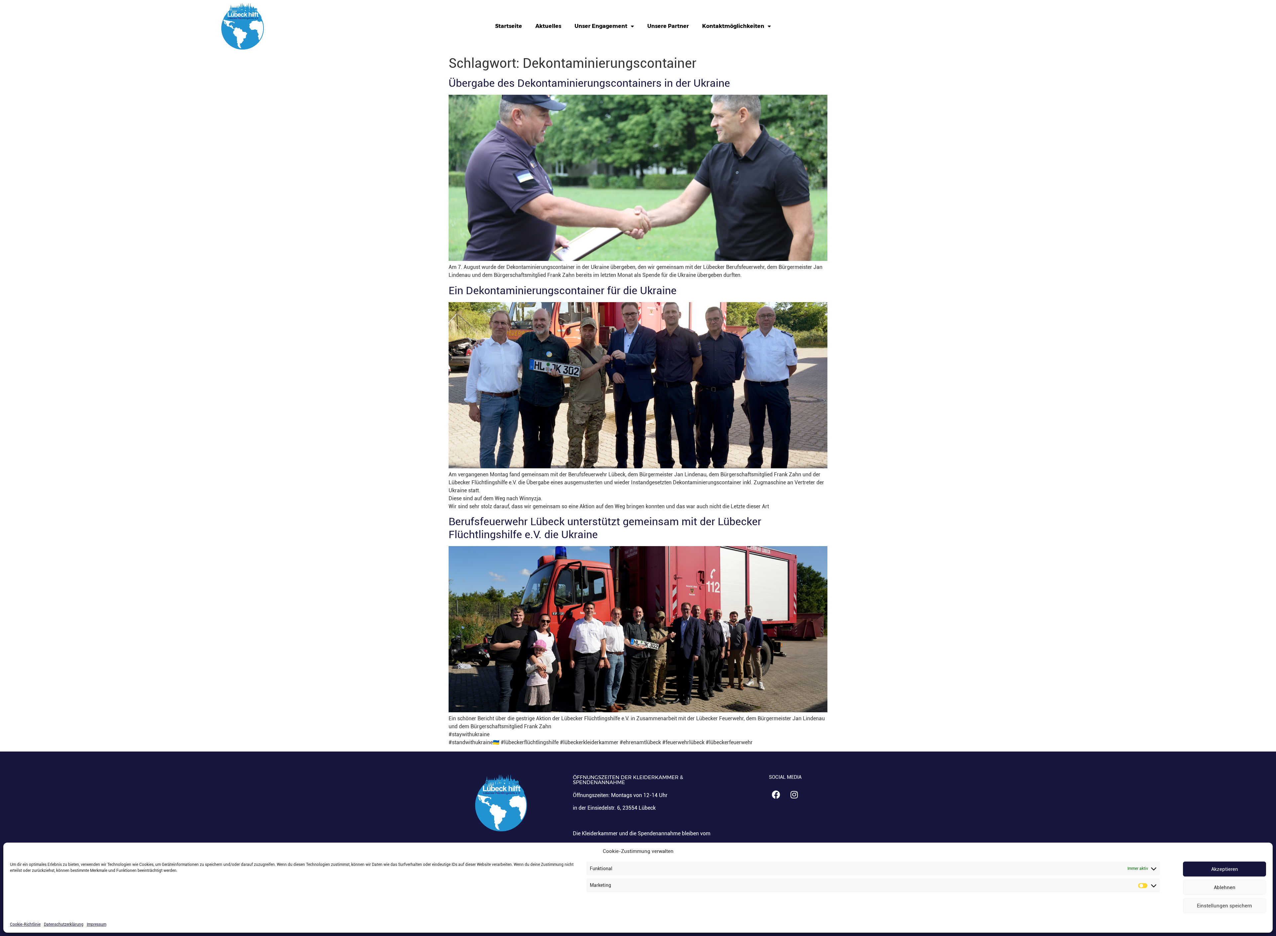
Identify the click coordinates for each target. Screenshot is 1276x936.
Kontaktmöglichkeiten (733, 26)
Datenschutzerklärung (63, 924)
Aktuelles (548, 26)
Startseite (508, 26)
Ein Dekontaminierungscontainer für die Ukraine (563, 290)
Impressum (96, 924)
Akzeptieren (1224, 869)
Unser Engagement (601, 26)
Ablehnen (1224, 887)
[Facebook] (776, 794)
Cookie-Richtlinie (25, 924)
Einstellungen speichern (1224, 906)
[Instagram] (794, 794)
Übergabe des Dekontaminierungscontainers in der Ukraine (589, 83)
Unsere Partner (668, 26)
